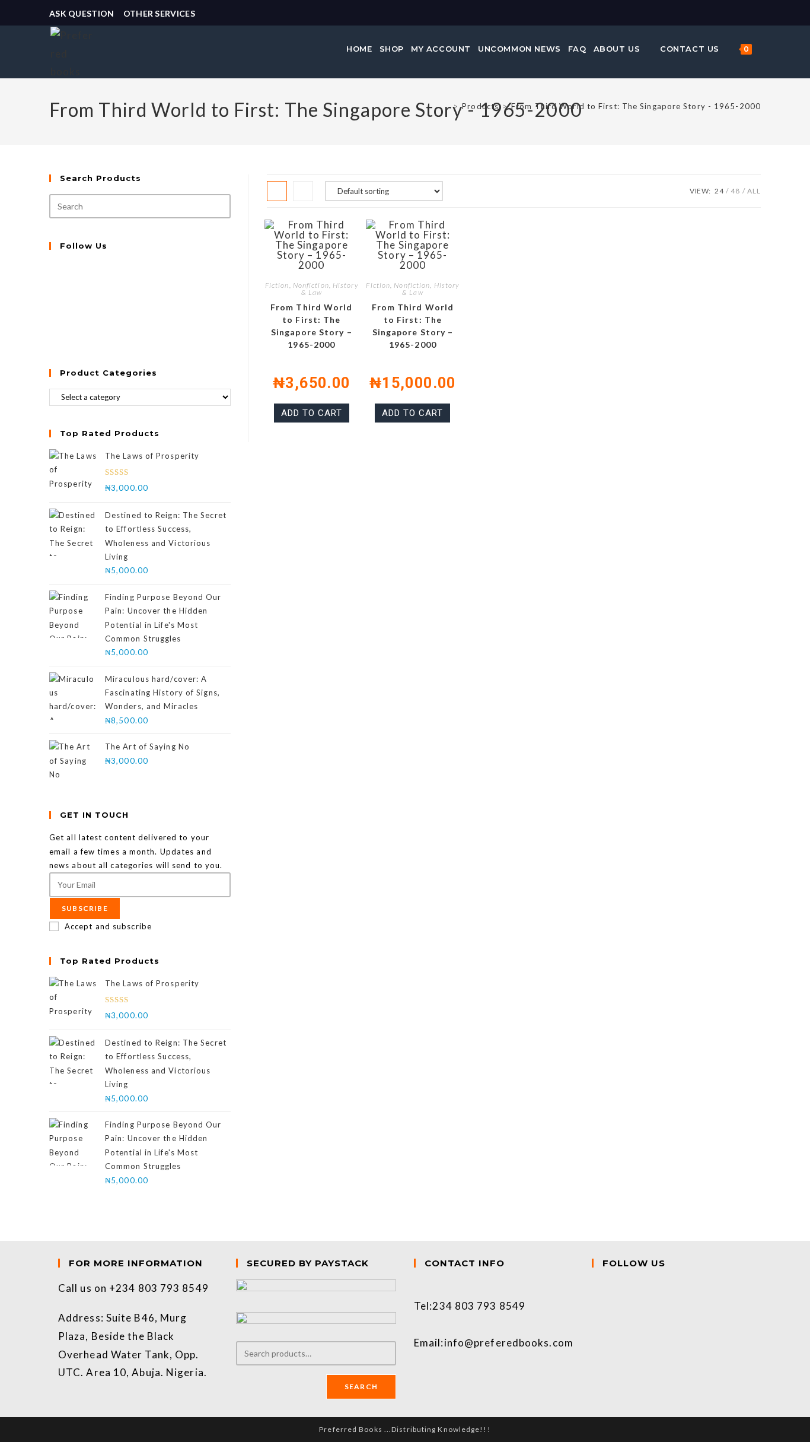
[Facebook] (52, 282)
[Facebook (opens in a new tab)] (743, 14)
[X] (52, 268)
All (754, 190)
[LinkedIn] (52, 310)
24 (719, 190)
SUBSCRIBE (85, 908)
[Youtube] (52, 337)
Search (361, 1386)
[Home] (446, 106)
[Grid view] (277, 191)
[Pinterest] (52, 324)
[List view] (303, 191)
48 (735, 190)
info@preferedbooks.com (508, 1342)
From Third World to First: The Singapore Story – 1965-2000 (311, 326)
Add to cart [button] (311, 413)
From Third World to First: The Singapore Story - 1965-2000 (636, 106)
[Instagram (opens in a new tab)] (755, 14)
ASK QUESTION (81, 13)
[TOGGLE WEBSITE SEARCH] (761, 49)
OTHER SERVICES (159, 13)
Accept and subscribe (108, 926)
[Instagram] (52, 296)
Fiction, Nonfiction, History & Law (311, 289)
